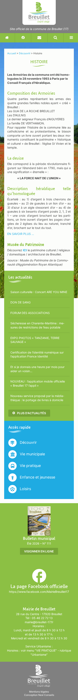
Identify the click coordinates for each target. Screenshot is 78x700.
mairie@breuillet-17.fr (39, 622)
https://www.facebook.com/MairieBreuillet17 (39, 591)
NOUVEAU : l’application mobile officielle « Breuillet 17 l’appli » (37, 383)
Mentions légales (39, 691)
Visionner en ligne (39, 551)
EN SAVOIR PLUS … (20, 234)
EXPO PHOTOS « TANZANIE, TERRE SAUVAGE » (34, 340)
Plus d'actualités (31, 413)
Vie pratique (30, 465)
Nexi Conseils (46, 694)
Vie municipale (32, 454)
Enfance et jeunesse (37, 477)
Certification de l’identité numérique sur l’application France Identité (37, 354)
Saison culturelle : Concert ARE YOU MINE (38, 292)
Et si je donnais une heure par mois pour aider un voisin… (37, 369)
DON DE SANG (20, 302)
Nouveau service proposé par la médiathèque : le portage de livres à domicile (37, 398)
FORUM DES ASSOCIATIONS (30, 313)
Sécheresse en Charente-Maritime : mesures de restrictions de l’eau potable (37, 325)
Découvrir (28, 442)
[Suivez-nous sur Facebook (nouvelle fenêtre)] (23, 37)
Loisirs (25, 489)
